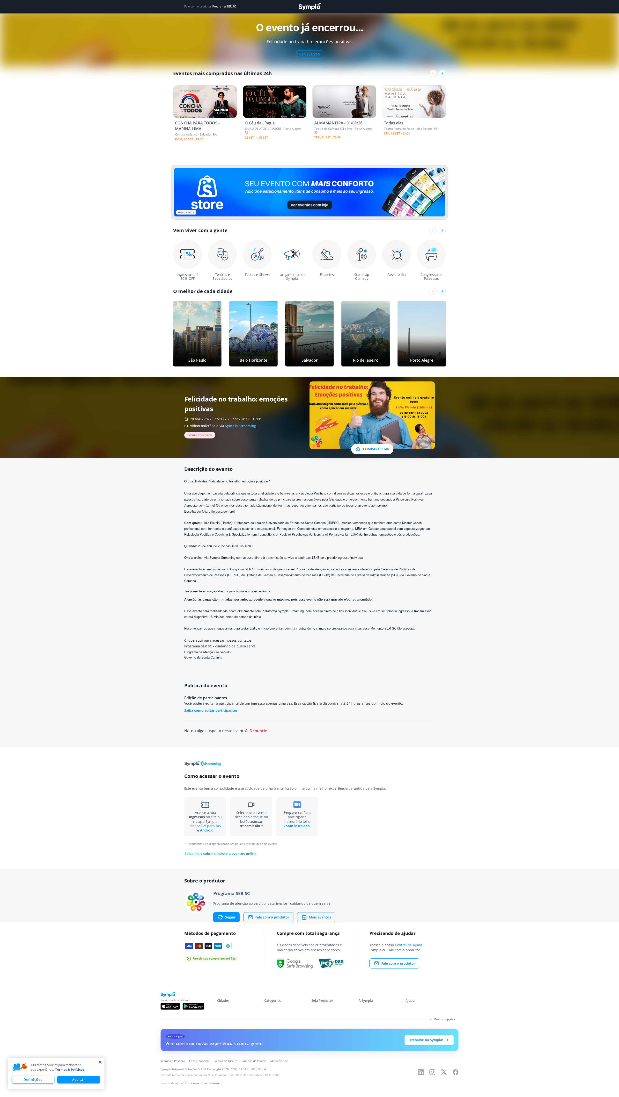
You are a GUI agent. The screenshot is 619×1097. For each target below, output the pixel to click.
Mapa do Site (279, 1061)
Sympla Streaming (240, 425)
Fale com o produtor (272, 917)
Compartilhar (376, 449)
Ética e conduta (199, 1061)
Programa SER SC (224, 6)
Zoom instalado (297, 826)
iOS (218, 826)
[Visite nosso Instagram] (432, 1072)
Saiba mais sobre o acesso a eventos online (220, 854)
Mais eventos (320, 917)
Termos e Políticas (173, 1061)
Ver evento (309, 54)
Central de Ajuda (408, 945)
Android (207, 830)
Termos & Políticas (69, 1069)
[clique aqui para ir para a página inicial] (309, 6)
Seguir (230, 917)
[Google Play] (193, 1006)
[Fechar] (100, 1062)
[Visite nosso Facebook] (455, 1072)
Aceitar (78, 1079)
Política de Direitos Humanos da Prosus (240, 1061)
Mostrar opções (444, 1019)
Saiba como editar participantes (210, 710)
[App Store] (170, 1006)
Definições (32, 1079)
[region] (56, 1073)
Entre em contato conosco (203, 1083)
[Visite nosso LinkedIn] (421, 1072)
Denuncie (258, 731)
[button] (20, 1067)
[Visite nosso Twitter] (444, 1072)
